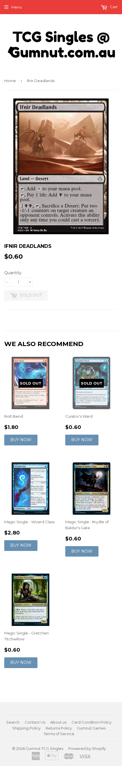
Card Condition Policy (91, 722)
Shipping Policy (26, 728)
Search (13, 722)
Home (10, 80)
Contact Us (35, 722)
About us (58, 722)
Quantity (13, 272)
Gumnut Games (91, 728)
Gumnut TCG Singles (44, 748)
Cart (113, 7)
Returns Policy (59, 728)
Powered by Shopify (87, 748)
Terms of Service (59, 733)
